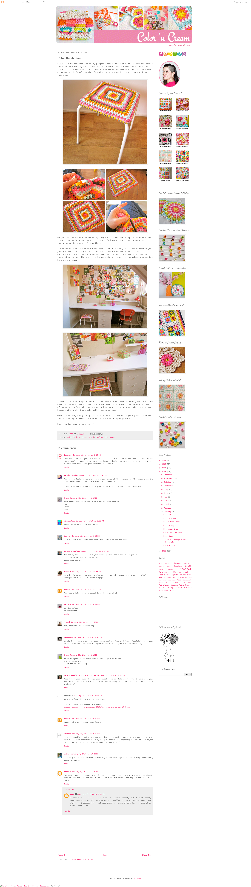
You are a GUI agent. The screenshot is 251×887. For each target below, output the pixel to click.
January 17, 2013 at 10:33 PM (86, 572)
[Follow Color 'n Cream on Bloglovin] (169, 662)
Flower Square (171, 575)
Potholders (164, 585)
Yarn (171, 590)
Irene (66, 498)
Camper (161, 566)
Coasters (178, 566)
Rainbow (174, 585)
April (167, 501)
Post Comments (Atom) (82, 859)
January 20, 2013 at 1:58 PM (84, 622)
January (168, 512)
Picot (175, 582)
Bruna (66, 655)
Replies (70, 789)
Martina (67, 604)
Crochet (83, 437)
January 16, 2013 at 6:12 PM (87, 455)
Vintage (188, 588)
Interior (162, 580)
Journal (171, 580)
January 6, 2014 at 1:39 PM (85, 772)
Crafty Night (169, 526)
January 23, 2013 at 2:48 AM (111, 675)
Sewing (188, 585)
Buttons (188, 563)
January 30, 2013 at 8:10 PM (85, 734)
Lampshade (187, 580)
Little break (169, 518)
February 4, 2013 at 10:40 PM (84, 754)
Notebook (163, 583)
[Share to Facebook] (98, 434)
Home (105, 855)
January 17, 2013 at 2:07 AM (95, 551)
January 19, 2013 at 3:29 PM (85, 604)
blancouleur (69, 521)
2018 (164, 464)
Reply (66, 467)
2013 (164, 472)
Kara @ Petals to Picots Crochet (80, 675)
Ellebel (67, 572)
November (168, 478)
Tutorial (178, 588)
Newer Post (63, 855)
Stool (91, 437)
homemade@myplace (72, 551)
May (166, 497)
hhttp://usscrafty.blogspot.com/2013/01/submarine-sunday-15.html (97, 707)
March (167, 504)
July (166, 490)
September (169, 486)
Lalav (66, 754)
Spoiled (167, 515)
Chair (169, 566)
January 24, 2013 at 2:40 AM (88, 696)
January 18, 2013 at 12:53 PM (86, 589)
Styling (99, 437)
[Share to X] (96, 434)
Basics (167, 563)
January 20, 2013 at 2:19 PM (83, 655)
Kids (179, 580)
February (168, 508)
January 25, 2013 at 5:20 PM (85, 718)
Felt (161, 575)
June (166, 493)
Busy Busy (168, 536)
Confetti (172, 569)
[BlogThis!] (93, 434)
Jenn (72, 794)
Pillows (188, 583)
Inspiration (186, 577)
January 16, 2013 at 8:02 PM (83, 498)
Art (160, 563)
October (168, 482)
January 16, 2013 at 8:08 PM (90, 521)
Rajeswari (68, 637)
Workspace (110, 437)
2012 (164, 551)
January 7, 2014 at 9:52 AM (91, 794)
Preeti (67, 622)
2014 (164, 468)
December (168, 475)
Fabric (188, 572)
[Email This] (91, 434)
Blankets (177, 563)
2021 (164, 460)
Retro (181, 585)
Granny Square (171, 578)
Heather (68, 455)
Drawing (181, 572)
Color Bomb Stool (171, 522)
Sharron (67, 536)
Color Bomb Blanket (172, 533)
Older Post (147, 855)
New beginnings (170, 529)
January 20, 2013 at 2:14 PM (88, 637)
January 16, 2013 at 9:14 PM (85, 536)
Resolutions (169, 545)
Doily (173, 572)
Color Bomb (72, 437)
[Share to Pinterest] (101, 434)
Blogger (138, 878)
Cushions (164, 572)
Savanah (67, 734)
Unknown (67, 589)
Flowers (182, 575)
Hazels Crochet (71, 475)
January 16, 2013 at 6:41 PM (93, 475)
